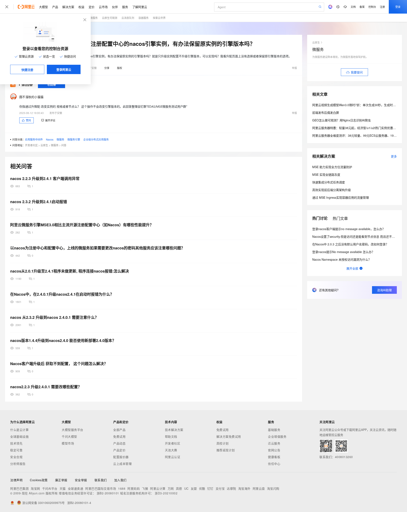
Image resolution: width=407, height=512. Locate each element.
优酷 (202, 488)
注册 (382, 6)
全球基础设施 (19, 436)
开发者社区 (31, 145)
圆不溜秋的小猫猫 (31, 97)
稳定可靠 (16, 450)
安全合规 (16, 457)
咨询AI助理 (384, 290)
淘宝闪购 (273, 488)
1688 (121, 488)
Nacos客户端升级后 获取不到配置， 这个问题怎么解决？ (59, 363)
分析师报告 (18, 463)
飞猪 (145, 488)
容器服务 (143, 18)
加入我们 (120, 480)
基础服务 (274, 430)
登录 (397, 6)
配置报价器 (121, 457)
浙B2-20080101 (108, 493)
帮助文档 (171, 436)
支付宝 (220, 488)
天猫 (63, 488)
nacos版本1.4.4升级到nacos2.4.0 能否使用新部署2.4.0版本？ (63, 340)
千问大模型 (69, 436)
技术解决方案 (174, 430)
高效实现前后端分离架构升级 (331, 190)
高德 (179, 488)
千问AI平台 (49, 488)
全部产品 (119, 430)
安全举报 (81, 480)
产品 (55, 7)
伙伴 (115, 7)
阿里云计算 (158, 488)
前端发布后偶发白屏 (325, 112)
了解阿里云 (139, 7)
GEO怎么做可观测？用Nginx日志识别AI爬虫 (341, 120)
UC (186, 488)
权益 (81, 7)
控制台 (372, 6)
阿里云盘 (259, 488)
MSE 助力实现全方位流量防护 (332, 167)
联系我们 (101, 480)
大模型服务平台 (72, 430)
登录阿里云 (63, 69)
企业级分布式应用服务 (96, 139)
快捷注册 (27, 70)
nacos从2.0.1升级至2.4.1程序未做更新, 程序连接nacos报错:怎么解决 (69, 271)
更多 (394, 156)
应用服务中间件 (34, 139)
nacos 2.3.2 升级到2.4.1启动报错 (38, 201)
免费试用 (119, 436)
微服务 (94, 18)
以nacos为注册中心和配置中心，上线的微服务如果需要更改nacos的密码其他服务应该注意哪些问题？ (97, 248)
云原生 (44, 145)
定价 (92, 7)
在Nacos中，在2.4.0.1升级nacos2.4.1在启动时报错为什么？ (62, 294)
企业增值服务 (277, 436)
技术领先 (16, 443)
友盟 (194, 488)
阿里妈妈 (133, 488)
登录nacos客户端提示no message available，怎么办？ (348, 229)
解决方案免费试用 (228, 436)
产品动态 (119, 443)
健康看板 (274, 457)
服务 (125, 7)
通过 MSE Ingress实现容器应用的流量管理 (340, 197)
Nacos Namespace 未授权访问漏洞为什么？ (341, 259)
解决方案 (68, 7)
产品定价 (119, 450)
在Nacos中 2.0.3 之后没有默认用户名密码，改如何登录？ (350, 244)
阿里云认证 (172, 457)
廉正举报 (61, 480)
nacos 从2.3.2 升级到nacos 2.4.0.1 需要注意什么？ (54, 317)
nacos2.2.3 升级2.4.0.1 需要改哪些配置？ (46, 387)
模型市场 (68, 443)
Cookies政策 (39, 480)
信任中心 (274, 463)
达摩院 (231, 488)
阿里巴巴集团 (19, 488)
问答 (63, 145)
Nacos (49, 139)
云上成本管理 (122, 463)
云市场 (103, 7)
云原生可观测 (109, 18)
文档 (353, 6)
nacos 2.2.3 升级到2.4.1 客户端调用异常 (44, 178)
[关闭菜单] (7, 7)
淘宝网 (35, 488)
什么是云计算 (19, 430)
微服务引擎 (73, 139)
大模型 (43, 7)
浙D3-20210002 (166, 493)
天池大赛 (171, 450)
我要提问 (357, 72)
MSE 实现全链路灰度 (326, 174)
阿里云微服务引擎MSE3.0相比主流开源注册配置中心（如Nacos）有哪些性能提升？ (81, 225)
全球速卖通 (75, 488)
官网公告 (274, 450)
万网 (171, 488)
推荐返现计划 (225, 450)
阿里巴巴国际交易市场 (100, 488)
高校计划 (222, 443)
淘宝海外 (244, 488)
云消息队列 (127, 18)
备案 (362, 6)
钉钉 (210, 488)
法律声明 (16, 480)
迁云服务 (274, 443)
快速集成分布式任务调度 (328, 182)
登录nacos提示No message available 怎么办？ (343, 252)
